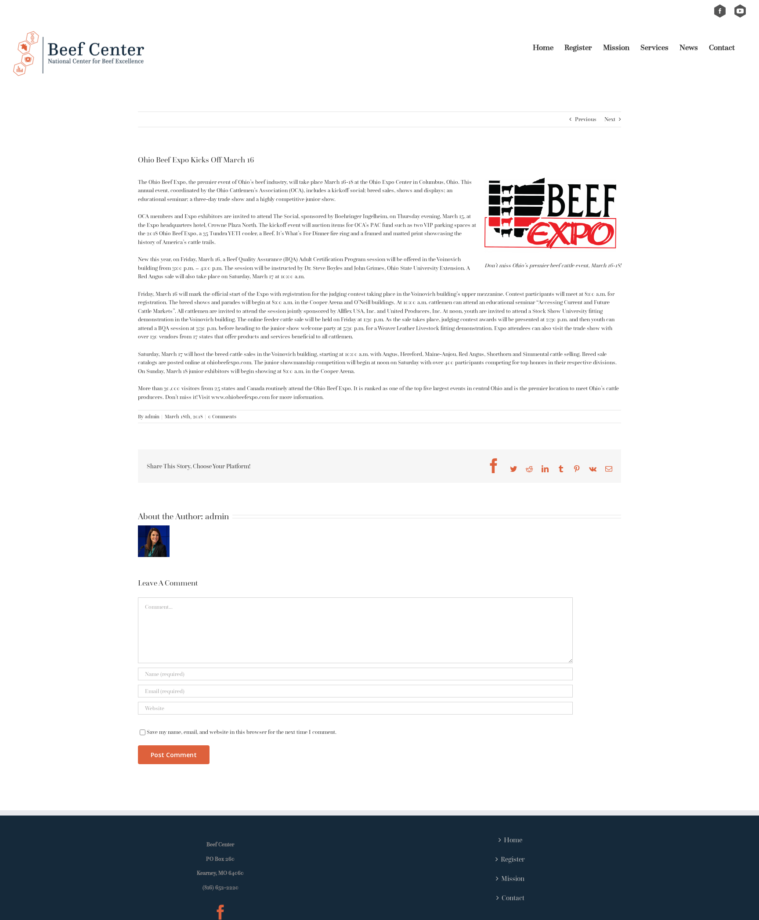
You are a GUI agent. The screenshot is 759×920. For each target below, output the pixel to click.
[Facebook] (220, 912)
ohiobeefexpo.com (229, 362)
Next (609, 119)
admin (152, 416)
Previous (585, 119)
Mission (512, 878)
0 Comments (222, 416)
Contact (513, 897)
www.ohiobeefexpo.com (240, 397)
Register (513, 859)
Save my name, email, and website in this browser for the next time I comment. (241, 732)
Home (513, 839)
